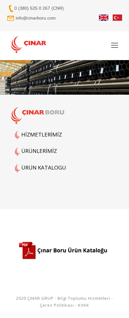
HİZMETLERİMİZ (41, 134)
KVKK (83, 305)
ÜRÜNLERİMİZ (38, 150)
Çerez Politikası (57, 305)
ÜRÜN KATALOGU (43, 167)
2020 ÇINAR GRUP (35, 298)
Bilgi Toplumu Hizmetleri (84, 298)
